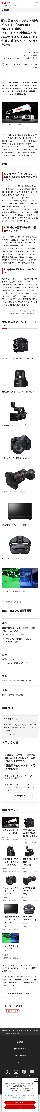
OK (20, 1107)
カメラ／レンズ (12, 1011)
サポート (20, 1062)
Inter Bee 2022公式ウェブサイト (19, 663)
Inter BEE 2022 (13, 734)
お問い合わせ (20, 795)
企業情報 (5, 10)
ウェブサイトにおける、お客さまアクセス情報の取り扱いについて (20, 1096)
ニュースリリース (26, 1031)
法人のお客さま (20, 1055)
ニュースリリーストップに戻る (16, 993)
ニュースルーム (13, 1031)
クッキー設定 (20, 1102)
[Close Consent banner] (36, 1079)
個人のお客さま (20, 1048)
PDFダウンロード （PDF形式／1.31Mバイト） (22, 66)
